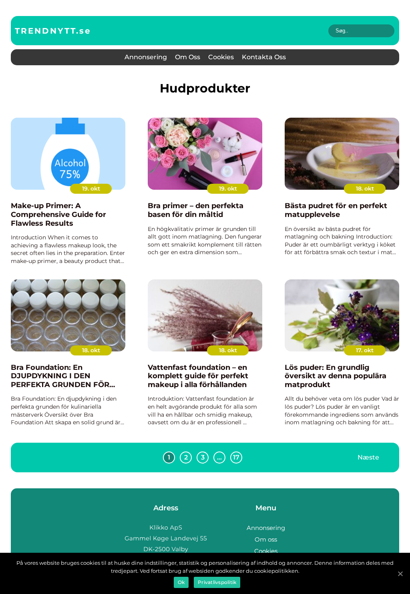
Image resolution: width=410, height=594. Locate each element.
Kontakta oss (264, 57)
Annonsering (146, 57)
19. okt (91, 188)
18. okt (365, 188)
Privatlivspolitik (217, 582)
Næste (368, 457)
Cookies (221, 57)
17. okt (365, 350)
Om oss (187, 57)
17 (236, 457)
